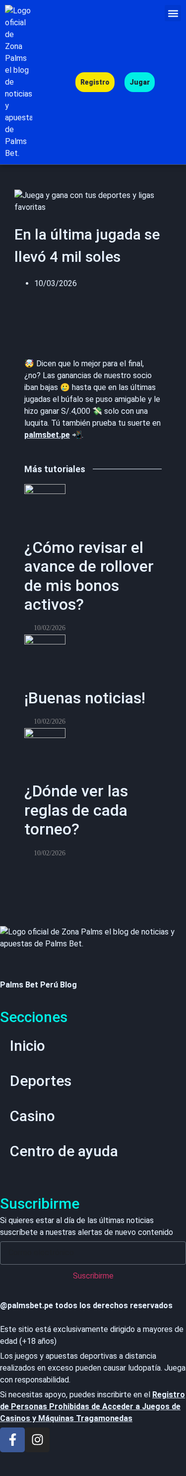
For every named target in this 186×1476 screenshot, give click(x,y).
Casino (32, 1116)
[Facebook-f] (12, 1439)
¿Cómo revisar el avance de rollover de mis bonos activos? (89, 576)
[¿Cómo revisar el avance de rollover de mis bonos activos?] (44, 495)
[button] (173, 13)
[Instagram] (37, 1439)
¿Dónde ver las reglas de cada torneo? (76, 810)
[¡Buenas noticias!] (44, 646)
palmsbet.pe (47, 435)
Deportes (40, 1080)
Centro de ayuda (64, 1151)
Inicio (27, 1045)
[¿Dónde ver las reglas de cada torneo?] (44, 739)
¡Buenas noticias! (84, 698)
